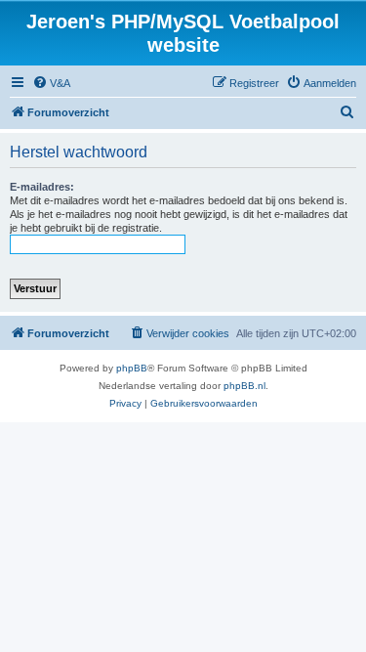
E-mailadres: (42, 187)
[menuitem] (51, 83)
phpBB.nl (244, 385)
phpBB (131, 368)
